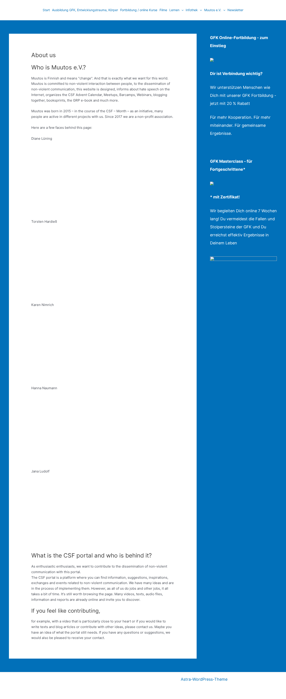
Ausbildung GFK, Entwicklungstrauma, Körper (85, 10)
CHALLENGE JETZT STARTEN (242, 326)
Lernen (174, 10)
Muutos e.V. (212, 10)
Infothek (192, 10)
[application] (181, 10)
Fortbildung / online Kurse (138, 10)
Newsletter (235, 10)
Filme (163, 10)
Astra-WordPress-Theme (204, 679)
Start (46, 10)
